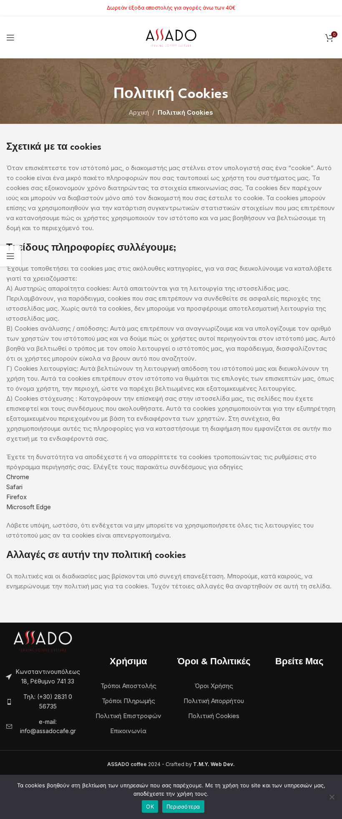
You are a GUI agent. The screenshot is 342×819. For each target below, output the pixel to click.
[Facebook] (291, 694)
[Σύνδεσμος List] (42, 701)
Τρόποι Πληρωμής (128, 701)
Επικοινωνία (128, 731)
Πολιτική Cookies (213, 716)
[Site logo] (171, 37)
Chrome (17, 477)
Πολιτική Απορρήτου (214, 701)
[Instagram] (308, 694)
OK (150, 806)
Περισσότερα (183, 806)
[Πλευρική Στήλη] (10, 256)
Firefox (16, 497)
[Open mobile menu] (10, 37)
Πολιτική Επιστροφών (128, 716)
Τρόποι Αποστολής (128, 686)
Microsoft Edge (28, 507)
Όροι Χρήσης (213, 686)
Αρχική (139, 112)
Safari (14, 487)
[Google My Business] (299, 694)
